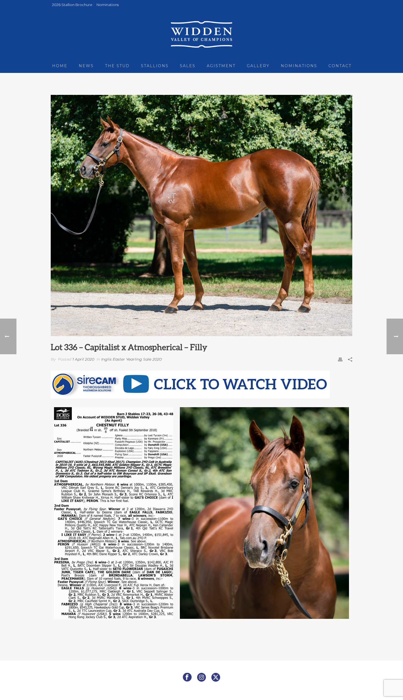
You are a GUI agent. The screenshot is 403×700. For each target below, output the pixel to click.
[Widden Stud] (201, 34)
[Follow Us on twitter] (215, 677)
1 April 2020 (83, 359)
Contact (339, 65)
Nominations (299, 65)
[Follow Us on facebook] (187, 677)
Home (59, 65)
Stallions (155, 65)
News (86, 65)
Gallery (258, 65)
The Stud (117, 65)
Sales (187, 65)
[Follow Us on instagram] (201, 677)
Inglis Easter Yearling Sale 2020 (131, 359)
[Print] (340, 359)
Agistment (221, 65)
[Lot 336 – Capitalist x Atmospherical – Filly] (201, 215)
